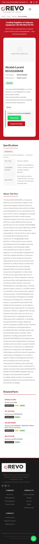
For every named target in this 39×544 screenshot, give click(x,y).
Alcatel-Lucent (29, 507)
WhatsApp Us (10, 524)
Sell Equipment (10, 498)
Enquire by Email (16, 124)
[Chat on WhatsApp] (34, 538)
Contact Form (10, 517)
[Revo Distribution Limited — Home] (12, 9)
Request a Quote (10, 521)
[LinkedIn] (6, 486)
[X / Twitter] (34, 2)
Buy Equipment (10, 501)
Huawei (29, 498)
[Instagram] (36, 2)
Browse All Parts (29, 494)
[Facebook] (31, 2)
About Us (10, 494)
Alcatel (9, 107)
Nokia (29, 504)
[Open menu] (30, 9)
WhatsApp (14, 118)
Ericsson (29, 501)
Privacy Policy (10, 504)
